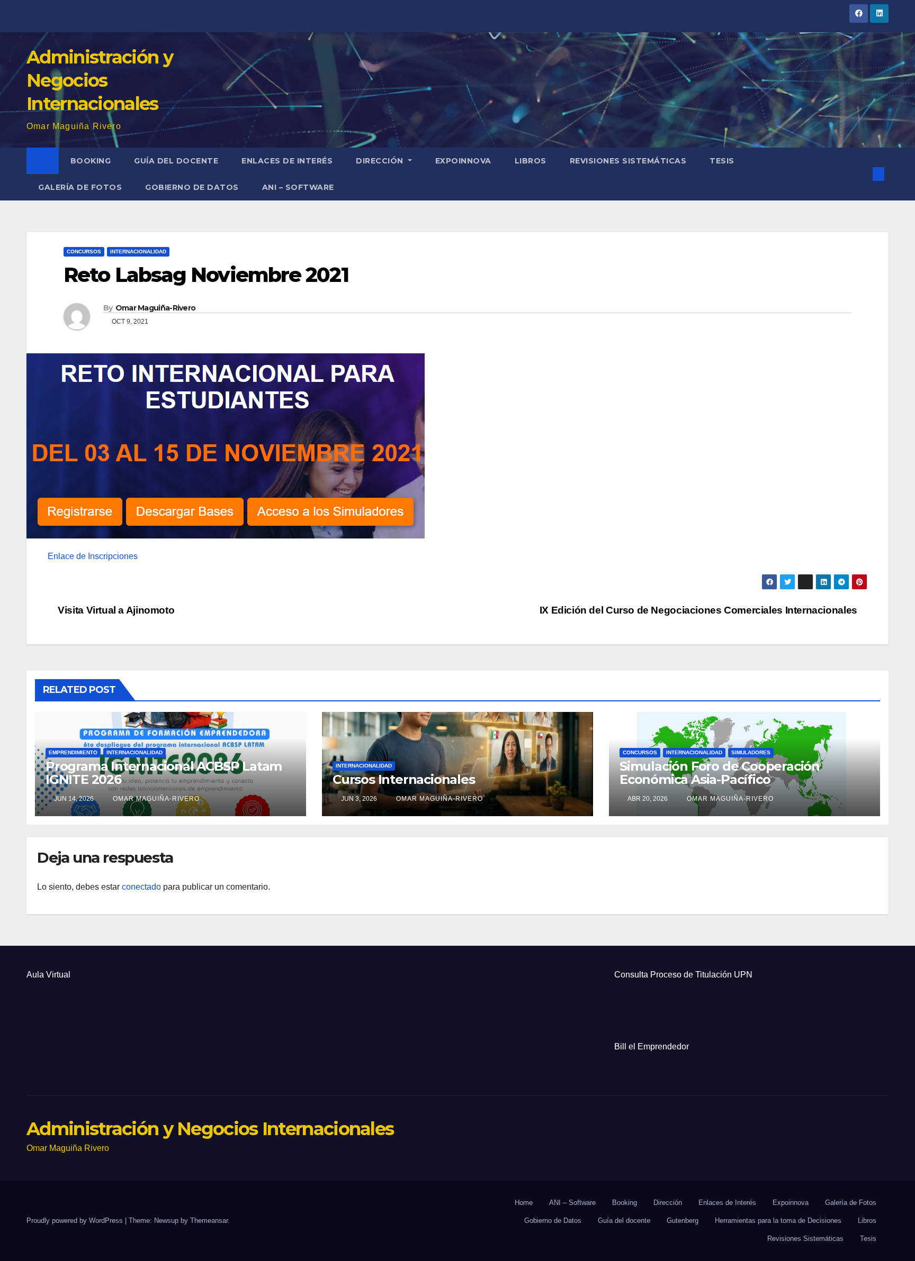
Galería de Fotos (80, 187)
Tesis (722, 161)
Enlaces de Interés (287, 161)
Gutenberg (682, 1221)
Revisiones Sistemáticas (628, 161)
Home (524, 1203)
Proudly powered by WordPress (75, 1221)
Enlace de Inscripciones (93, 556)
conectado (141, 886)
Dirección (381, 161)
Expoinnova (463, 161)
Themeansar (209, 1221)
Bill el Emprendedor (651, 1046)
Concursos (84, 251)
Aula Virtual (48, 974)
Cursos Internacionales (404, 779)
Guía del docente (176, 161)
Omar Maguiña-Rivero (155, 308)
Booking (90, 161)
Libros (530, 161)
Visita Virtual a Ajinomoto (115, 610)
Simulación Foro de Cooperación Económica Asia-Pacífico (720, 773)
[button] (861, 173)
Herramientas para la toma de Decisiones (778, 1221)
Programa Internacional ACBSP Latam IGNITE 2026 (164, 773)
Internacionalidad (138, 251)
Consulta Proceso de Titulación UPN (683, 974)
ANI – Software (298, 187)
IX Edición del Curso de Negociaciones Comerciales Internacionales (700, 610)
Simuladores (750, 752)
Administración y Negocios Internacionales (99, 80)
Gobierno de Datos (192, 187)
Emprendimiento (73, 752)
